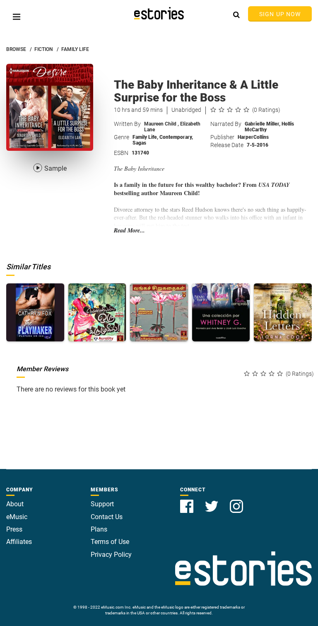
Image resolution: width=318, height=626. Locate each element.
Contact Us (107, 517)
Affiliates (19, 542)
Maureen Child (161, 124)
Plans (99, 529)
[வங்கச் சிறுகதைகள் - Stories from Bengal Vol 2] (159, 312)
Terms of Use (110, 542)
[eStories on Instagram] (236, 501)
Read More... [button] (129, 230)
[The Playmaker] (35, 312)
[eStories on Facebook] (187, 501)
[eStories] (159, 13)
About (15, 504)
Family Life (145, 137)
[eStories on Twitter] (212, 501)
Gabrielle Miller (262, 124)
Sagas (139, 143)
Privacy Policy (111, 554)
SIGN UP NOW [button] (280, 14)
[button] (16, 17)
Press (14, 529)
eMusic (16, 517)
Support (102, 504)
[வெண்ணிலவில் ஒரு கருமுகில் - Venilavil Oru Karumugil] (97, 312)
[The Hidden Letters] (283, 312)
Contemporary (176, 137)
